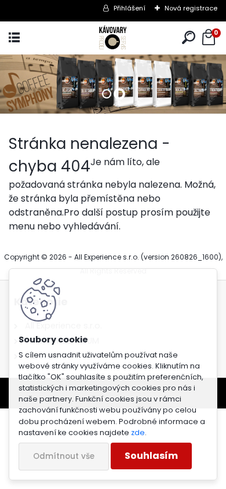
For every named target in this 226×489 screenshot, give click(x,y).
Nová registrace (191, 8)
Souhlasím (151, 455)
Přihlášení (129, 8)
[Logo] (113, 38)
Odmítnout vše (63, 456)
